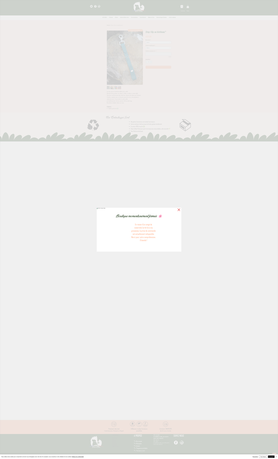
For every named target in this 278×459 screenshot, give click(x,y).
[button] (179, 209)
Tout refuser (263, 456)
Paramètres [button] (255, 456)
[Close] (276, 457)
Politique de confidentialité (78, 456)
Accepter (271, 456)
